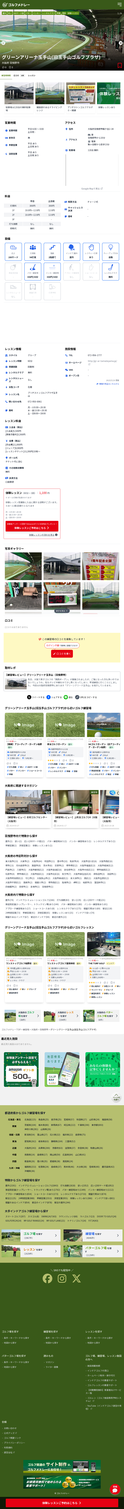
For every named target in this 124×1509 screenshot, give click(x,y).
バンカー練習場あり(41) (96, 904)
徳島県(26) (29, 1161)
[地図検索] (62, 1069)
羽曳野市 (44, 1029)
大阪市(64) (37, 861)
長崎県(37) (56, 1166)
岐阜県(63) (43, 1141)
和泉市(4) (74, 861)
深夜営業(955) (61, 1198)
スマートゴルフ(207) (15, 1216)
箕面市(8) (36, 865)
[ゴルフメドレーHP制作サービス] (62, 1466)
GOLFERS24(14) (13, 1220)
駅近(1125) (10, 1198)
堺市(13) (9, 865)
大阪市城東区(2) (105, 865)
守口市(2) (29, 878)
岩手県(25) (56, 1119)
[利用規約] (20, 1448)
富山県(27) (42, 1134)
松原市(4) (10, 873)
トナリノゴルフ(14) (76, 1220)
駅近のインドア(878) (42, 1202)
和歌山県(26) (96, 1147)
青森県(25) (43, 1119)
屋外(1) (8, 841)
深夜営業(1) (24, 845)
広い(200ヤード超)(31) (94, 899)
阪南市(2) (66, 882)
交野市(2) (59, 865)
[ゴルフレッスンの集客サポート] (104, 1386)
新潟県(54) (29, 1134)
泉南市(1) (35, 886)
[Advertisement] (62, 323)
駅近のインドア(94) (40, 916)
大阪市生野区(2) (101, 878)
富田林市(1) (100, 882)
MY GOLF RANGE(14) (34, 1220)
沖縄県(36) (29, 1170)
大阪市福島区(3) (87, 865)
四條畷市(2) (11, 886)
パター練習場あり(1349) (74, 1189)
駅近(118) (107, 908)
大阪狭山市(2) (43, 878)
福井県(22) (68, 1134)
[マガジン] (62, 1363)
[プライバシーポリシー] (20, 1443)
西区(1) (87, 878)
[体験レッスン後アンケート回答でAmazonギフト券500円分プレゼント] (21, 1069)
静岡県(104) (57, 1141)
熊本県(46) (69, 1166)
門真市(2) (10, 869)
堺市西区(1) (54, 882)
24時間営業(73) (12, 912)
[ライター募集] (102, 1069)
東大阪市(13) (11, 861)
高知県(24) (68, 1161)
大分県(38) (82, 1166)
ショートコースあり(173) (46, 1193)
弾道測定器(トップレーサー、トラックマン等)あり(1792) (32, 1189)
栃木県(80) (43, 1124)
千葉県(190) (83, 1124)
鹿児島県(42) (108, 1166)
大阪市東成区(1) (60, 878)
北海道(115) (30, 1119)
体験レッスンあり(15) (62, 912)
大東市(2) (24, 861)
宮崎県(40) (94, 1166)
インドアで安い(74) (85, 912)
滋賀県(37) (70, 1147)
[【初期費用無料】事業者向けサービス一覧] (104, 1392)
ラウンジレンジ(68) (68, 1216)
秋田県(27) (82, 1119)
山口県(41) (80, 1154)
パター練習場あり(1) (57, 841)
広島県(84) (68, 1154)
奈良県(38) (83, 1147)
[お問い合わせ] (20, 1429)
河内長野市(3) (22, 865)
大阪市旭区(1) (37, 873)
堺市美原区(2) (103, 869)
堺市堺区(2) (71, 865)
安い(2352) (83, 1185)
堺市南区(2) (22, 873)
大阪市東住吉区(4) (82, 873)
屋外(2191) (10, 1185)
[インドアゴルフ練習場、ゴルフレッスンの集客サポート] (62, 1482)
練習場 (26, 1029)
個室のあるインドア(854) (17, 1202)
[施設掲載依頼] (104, 1366)
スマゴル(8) (33, 1216)
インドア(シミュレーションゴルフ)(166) (35, 899)
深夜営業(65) (44, 912)
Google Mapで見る (90, 188)
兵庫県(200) (44, 1147)
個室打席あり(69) (92, 908)
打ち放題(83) (63, 899)
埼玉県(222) (69, 1124)
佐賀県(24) (43, 1166)
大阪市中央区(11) (86, 869)
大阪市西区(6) (106, 861)
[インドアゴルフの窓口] (104, 1371)
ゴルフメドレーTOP (11, 1029)
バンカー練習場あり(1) (80, 841)
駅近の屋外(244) (62, 1202)
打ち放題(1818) (67, 1185)
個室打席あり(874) (97, 1193)
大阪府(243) (30, 1147)
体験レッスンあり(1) (42, 845)
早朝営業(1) (11, 845)
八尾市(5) (21, 869)
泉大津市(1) (76, 878)
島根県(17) (42, 1154)
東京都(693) (97, 1124)
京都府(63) (57, 1147)
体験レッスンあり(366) (81, 1198)
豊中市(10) (62, 861)
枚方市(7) (66, 873)
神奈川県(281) (31, 1129)
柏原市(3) (87, 882)
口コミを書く (64, 653)
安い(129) (76, 899)
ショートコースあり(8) (44, 908)
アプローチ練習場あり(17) (18, 908)
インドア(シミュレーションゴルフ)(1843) (38, 1185)
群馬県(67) (56, 1124)
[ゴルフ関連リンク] (20, 1438)
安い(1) (18, 841)
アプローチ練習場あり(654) (18, 1193)
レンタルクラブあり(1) (104, 841)
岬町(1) (76, 882)
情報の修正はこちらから (109, 383)
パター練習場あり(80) (71, 904)
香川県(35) (42, 1161)
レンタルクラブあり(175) (69, 908)
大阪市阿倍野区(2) (14, 878)
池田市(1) (111, 873)
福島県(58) (107, 1119)
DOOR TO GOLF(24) (106, 1216)
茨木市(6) (47, 865)
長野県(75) (80, 1134)
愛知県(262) (30, 1141)
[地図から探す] (20, 1343)
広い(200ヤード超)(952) (102, 1185)
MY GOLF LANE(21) (55, 1220)
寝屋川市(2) (40, 882)
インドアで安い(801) (105, 1198)
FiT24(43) (93, 1220)
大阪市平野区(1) (13, 882)
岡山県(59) (55, 1154)
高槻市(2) (27, 882)
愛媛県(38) (55, 1161)
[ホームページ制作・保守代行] (104, 1376)
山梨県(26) (46, 1129)
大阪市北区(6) (53, 873)
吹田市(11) (49, 861)
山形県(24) (94, 1119)
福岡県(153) (30, 1166)
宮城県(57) (69, 1119)
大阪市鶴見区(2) (36, 869)
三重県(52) (70, 1141)
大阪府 (34, 1029)
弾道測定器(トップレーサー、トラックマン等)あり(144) (32, 904)
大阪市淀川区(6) (89, 861)
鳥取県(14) (29, 1154)
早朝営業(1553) (44, 1198)
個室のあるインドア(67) (16, 916)
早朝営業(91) (29, 912)
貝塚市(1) (23, 886)
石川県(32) (55, 1134)
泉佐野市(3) (69, 869)
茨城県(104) (30, 1124)
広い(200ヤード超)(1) (34, 841)
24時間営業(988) (26, 1198)
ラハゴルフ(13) (87, 1216)
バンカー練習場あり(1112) (101, 1189)
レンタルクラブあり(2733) (73, 1193)
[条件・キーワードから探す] (20, 1338)
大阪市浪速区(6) (54, 869)
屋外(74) (9, 899)
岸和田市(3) (99, 873)
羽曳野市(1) (47, 886)
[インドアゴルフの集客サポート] (104, 1381)
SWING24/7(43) (48, 1216)
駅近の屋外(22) (59, 916)
